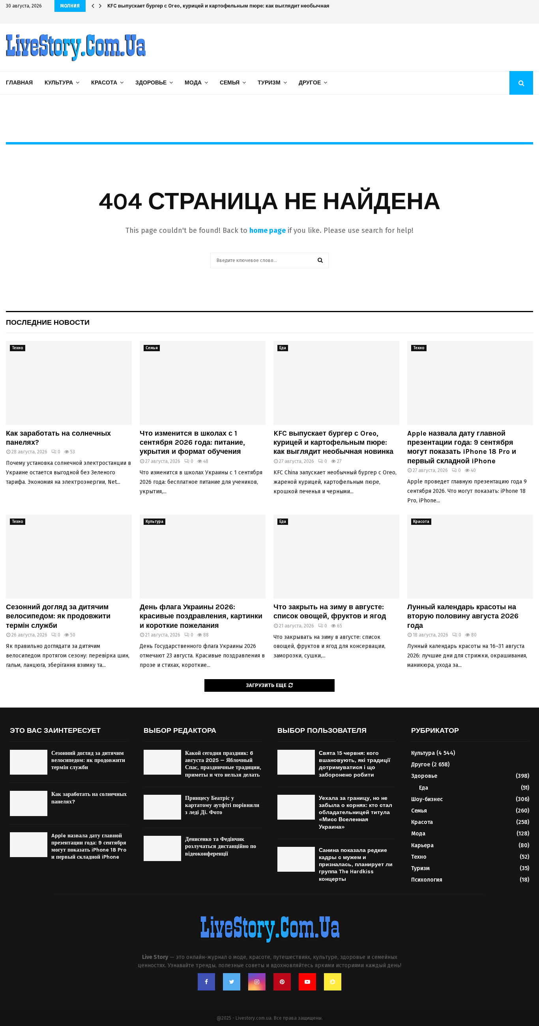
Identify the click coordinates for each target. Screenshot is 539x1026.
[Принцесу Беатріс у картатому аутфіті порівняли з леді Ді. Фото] (162, 807)
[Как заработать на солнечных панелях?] (69, 383)
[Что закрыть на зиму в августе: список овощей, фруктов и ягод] (336, 557)
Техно (17, 348)
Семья (230, 82)
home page (267, 230)
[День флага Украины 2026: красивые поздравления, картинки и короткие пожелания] (203, 557)
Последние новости (48, 322)
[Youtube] (307, 981)
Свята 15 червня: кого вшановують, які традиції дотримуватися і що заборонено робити (354, 764)
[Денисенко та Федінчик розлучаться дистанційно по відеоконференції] (162, 848)
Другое (310, 82)
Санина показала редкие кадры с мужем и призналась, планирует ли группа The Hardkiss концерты (356, 864)
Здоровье (151, 82)
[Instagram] (257, 981)
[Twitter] (231, 981)
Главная (19, 82)
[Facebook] (206, 981)
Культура (59, 82)
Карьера (422, 845)
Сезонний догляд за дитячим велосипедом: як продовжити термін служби (58, 616)
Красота (104, 82)
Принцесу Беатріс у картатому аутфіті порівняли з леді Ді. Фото (222, 805)
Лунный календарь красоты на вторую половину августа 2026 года (462, 616)
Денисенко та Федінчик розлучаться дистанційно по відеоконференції (220, 846)
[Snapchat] (332, 981)
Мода (193, 82)
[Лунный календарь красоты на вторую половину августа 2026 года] (470, 557)
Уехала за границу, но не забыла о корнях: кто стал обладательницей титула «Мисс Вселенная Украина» (355, 812)
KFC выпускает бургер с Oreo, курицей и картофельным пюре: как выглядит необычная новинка (229, 6)
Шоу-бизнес (427, 799)
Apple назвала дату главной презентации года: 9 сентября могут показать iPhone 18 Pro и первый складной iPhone (461, 447)
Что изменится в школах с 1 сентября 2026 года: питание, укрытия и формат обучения (192, 442)
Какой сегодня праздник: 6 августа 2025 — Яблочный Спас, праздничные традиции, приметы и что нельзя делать (223, 764)
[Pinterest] (282, 981)
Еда (282, 348)
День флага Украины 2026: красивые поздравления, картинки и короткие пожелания (201, 616)
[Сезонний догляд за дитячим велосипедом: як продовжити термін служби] (69, 557)
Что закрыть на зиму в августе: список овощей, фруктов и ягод (329, 611)
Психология (426, 879)
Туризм (269, 82)
